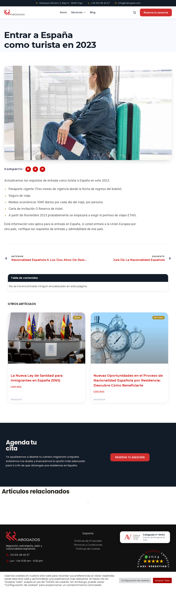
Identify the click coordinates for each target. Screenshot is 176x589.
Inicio (63, 12)
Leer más (16, 386)
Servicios (76, 12)
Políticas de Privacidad (88, 540)
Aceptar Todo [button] (162, 580)
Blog (92, 12)
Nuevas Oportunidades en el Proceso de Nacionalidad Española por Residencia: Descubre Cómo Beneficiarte (128, 380)
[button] (28, 169)
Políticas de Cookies (88, 548)
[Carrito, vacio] (134, 12)
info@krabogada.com (129, 3)
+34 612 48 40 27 (100, 3)
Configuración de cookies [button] (135, 580)
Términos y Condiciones (88, 544)
